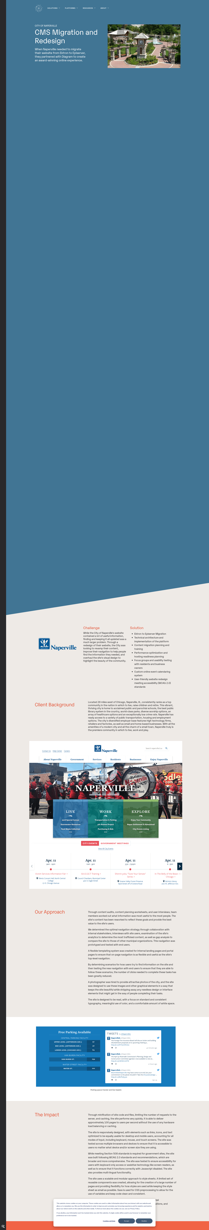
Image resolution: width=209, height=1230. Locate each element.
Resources (88, 8)
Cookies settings (109, 1221)
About (103, 8)
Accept (126, 1221)
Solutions (52, 8)
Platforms (70, 8)
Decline (144, 1221)
